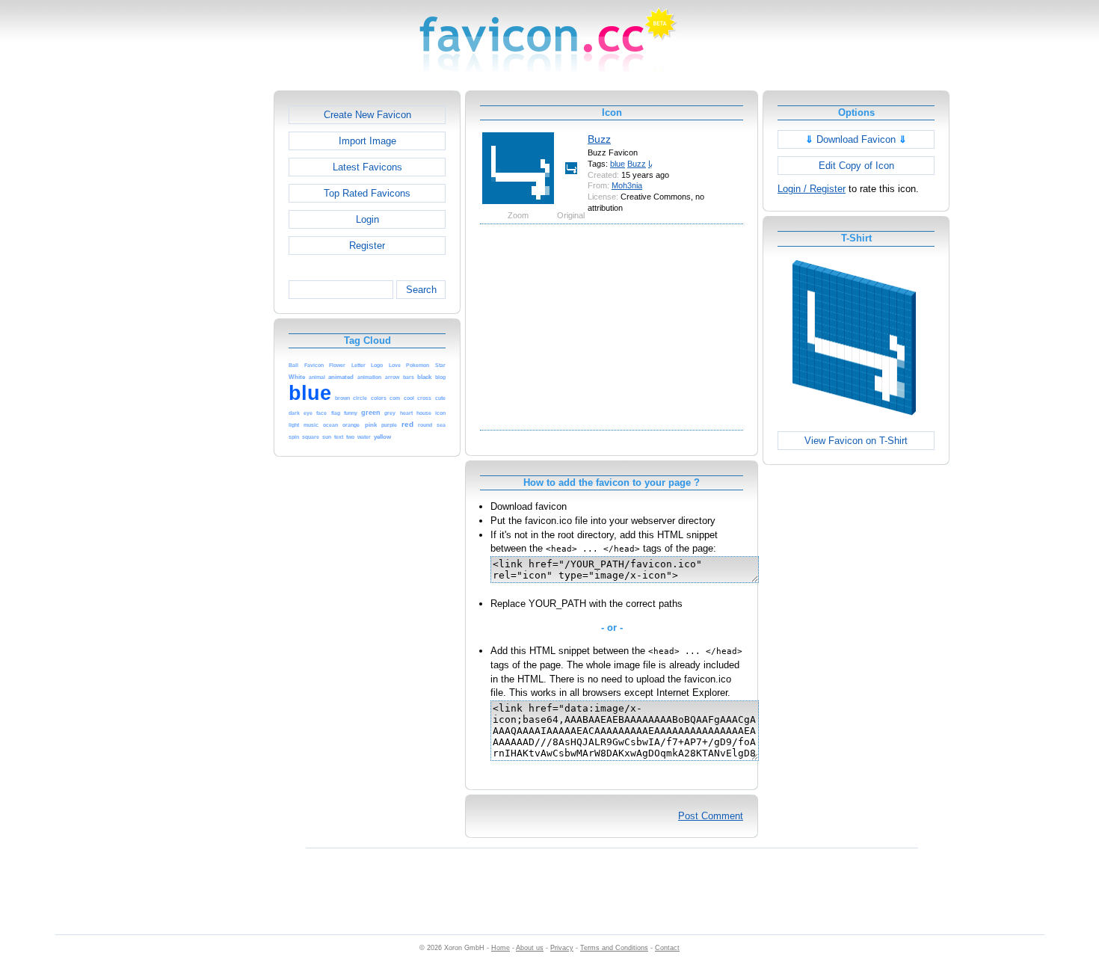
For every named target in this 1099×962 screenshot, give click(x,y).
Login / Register (812, 188)
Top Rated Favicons (367, 193)
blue (617, 163)
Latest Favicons (367, 167)
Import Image (367, 141)
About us (530, 948)
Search (421, 289)
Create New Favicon (367, 114)
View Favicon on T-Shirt (856, 440)
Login (367, 219)
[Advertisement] (209, 314)
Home (500, 948)
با (650, 163)
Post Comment (710, 815)
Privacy (561, 948)
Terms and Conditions (614, 948)
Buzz (599, 139)
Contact (667, 948)
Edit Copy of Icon (856, 165)
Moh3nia (627, 185)
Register (367, 245)
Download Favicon (856, 139)
